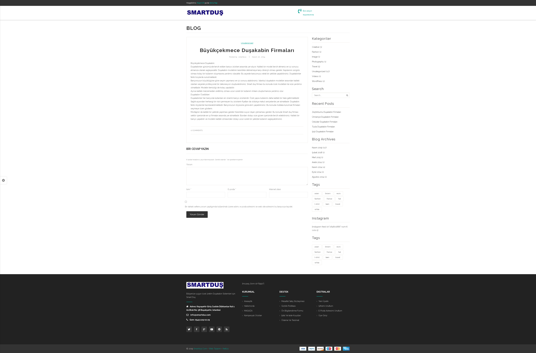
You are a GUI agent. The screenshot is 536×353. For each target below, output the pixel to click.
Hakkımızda (249, 306)
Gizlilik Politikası (288, 306)
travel (337, 204)
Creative (315, 47)
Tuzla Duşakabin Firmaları (323, 127)
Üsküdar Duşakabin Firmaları (324, 122)
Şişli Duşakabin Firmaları (323, 131)
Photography (318, 62)
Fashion (315, 52)
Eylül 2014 (316, 172)
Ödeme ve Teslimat (290, 320)
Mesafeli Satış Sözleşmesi (292, 301)
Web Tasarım (215, 349)
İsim (188, 189)
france (329, 199)
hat (339, 199)
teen (327, 204)
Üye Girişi (323, 315)
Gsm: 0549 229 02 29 (200, 320)
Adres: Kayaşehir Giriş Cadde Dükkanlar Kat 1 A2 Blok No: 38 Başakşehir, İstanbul (210, 308)
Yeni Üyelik (323, 301)
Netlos (226, 349)
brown (328, 193)
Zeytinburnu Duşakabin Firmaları (326, 112)
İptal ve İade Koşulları (291, 315)
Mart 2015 (316, 157)
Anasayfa (248, 301)
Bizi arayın (307, 11)
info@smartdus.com (200, 315)
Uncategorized (247, 43)
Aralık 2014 (317, 162)
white (317, 209)
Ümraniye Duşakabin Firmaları (325, 117)
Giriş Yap (213, 3)
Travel (314, 66)
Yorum (189, 164)
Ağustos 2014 (318, 177)
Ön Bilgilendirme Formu (292, 311)
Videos (315, 76)
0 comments (197, 130)
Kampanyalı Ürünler (253, 315)
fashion (318, 199)
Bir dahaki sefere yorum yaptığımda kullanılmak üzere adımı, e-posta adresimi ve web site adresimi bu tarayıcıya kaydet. (239, 207)
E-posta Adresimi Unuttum (330, 311)
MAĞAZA (248, 311)
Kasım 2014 (317, 167)
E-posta (232, 189)
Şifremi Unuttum (326, 306)
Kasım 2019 (317, 148)
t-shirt (317, 204)
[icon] (189, 329)
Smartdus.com (200, 349)
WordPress (317, 81)
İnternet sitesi (275, 189)
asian (317, 193)
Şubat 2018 (317, 152)
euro (338, 193)
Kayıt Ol (200, 3)
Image (315, 57)
